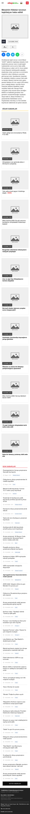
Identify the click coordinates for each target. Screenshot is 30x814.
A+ (5, 47)
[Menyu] (2, 3)
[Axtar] (27, 3)
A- (13, 47)
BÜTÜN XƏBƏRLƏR (15, 783)
